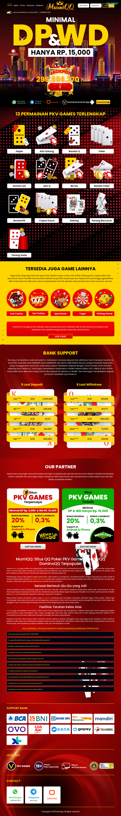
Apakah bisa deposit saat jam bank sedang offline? (26, 689)
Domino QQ (19, 185)
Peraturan (30, 5)
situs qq (16, 568)
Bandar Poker (102, 185)
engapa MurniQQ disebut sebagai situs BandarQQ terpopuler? (30, 640)
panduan (39, 5)
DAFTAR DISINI (33, 546)
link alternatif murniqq (38, 579)
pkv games (46, 598)
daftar (16, 5)
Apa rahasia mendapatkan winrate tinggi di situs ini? (27, 658)
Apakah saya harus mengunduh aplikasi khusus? (26, 652)
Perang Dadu (19, 255)
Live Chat (60, 336)
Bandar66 (19, 220)
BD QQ (74, 185)
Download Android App (78, 102)
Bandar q (74, 151)
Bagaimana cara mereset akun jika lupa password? (26, 683)
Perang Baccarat (102, 220)
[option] (60, 37)
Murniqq (10, 610)
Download (102, 102)
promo (22, 5)
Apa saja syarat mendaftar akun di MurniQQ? (24, 634)
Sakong (74, 220)
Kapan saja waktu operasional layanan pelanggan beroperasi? (30, 664)
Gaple (19, 151)
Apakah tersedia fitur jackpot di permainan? (24, 671)
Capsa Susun (47, 220)
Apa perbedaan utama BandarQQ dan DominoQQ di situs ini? (29, 677)
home (9, 5)
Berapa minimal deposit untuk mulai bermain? (24, 646)
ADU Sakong (47, 151)
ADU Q (46, 185)
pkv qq (14, 594)
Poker (102, 151)
